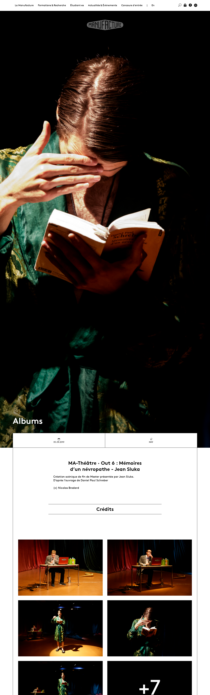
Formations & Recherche (52, 5)
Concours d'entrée (132, 5)
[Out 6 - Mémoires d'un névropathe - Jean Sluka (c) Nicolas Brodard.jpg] (60, 568)
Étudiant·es (77, 5)
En (153, 5)
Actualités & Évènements (102, 5)
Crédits (105, 509)
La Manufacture (24, 5)
